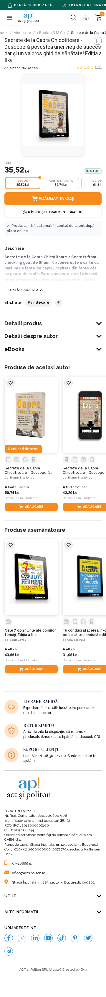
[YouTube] (48, 938)
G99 (84, 969)
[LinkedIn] (35, 938)
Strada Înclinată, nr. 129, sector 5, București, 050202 (53, 882)
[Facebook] (8, 938)
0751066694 (22, 863)
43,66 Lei (13, 655)
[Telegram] (8, 951)
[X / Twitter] (88, 938)
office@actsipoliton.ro (28, 873)
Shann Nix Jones (24, 68)
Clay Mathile (76, 639)
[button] (9, 17)
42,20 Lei (71, 493)
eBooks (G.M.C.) (51, 32)
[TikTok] (61, 938)
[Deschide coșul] (98, 17)
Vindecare (22, 32)
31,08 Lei (71, 655)
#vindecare (38, 302)
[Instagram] (22, 938)
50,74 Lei (13, 493)
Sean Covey (17, 639)
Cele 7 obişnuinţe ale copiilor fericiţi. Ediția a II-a (30, 632)
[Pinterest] (75, 938)
